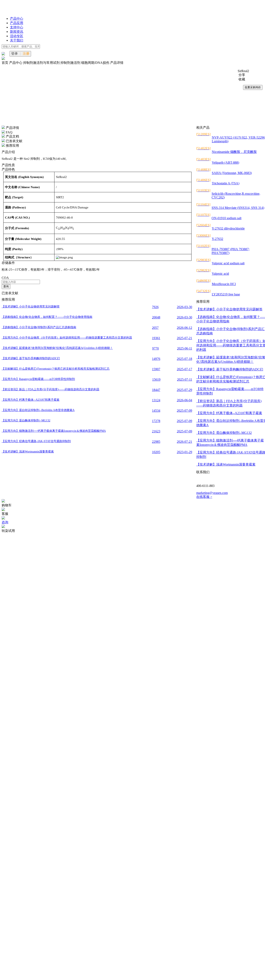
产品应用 (16, 23)
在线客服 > (204, 496)
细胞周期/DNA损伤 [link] (95, 62)
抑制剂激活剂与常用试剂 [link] (41, 62)
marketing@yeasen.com (212, 493)
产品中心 (16, 18)
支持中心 (16, 27)
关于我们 (16, 40)
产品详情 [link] (116, 62)
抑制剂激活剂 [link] (70, 62)
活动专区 (16, 36)
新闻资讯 (16, 31)
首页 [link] (5, 62)
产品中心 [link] (16, 62)
